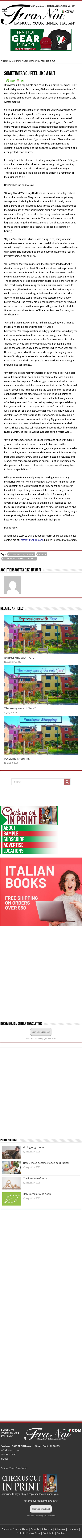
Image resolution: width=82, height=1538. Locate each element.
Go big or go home (33, 1147)
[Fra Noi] (41, 14)
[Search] (67, 782)
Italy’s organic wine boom (37, 1193)
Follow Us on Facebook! (14, 1468)
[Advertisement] (29, 795)
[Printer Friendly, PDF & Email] (15, 80)
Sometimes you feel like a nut (19, 558)
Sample (35, 1529)
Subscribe (6, 1494)
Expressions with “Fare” (19, 657)
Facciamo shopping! (17, 758)
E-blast (20, 1533)
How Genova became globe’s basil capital (46, 1162)
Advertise (60, 1529)
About (25, 1529)
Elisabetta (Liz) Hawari (22, 554)
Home (6, 60)
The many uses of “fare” (20, 708)
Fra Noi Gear (33, 1533)
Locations (73, 1529)
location (43, 1494)
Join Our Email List (41, 1032)
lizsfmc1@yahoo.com (31, 539)
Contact (61, 1533)
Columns (16, 60)
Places (42, 554)
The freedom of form (35, 1178)
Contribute (48, 1533)
